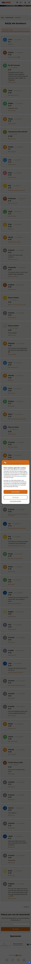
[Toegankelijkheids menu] (29, 962)
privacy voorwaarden (21, 476)
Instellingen (15, 497)
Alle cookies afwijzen (15, 501)
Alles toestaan (16, 492)
